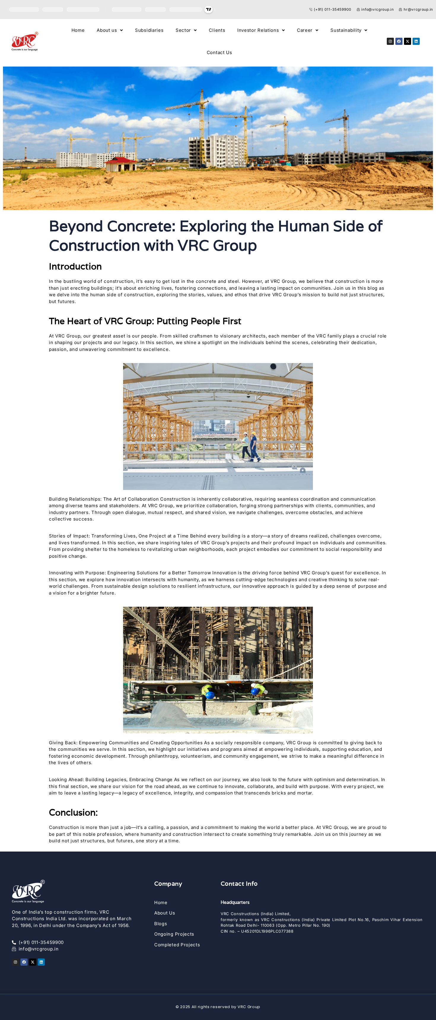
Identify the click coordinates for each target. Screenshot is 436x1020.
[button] (110, 30)
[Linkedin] (416, 41)
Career (305, 30)
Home (78, 30)
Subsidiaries (149, 30)
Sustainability (346, 30)
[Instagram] (390, 41)
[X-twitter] (407, 41)
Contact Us (219, 52)
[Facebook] (398, 41)
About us (107, 30)
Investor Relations (258, 30)
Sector (183, 30)
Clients (217, 30)
